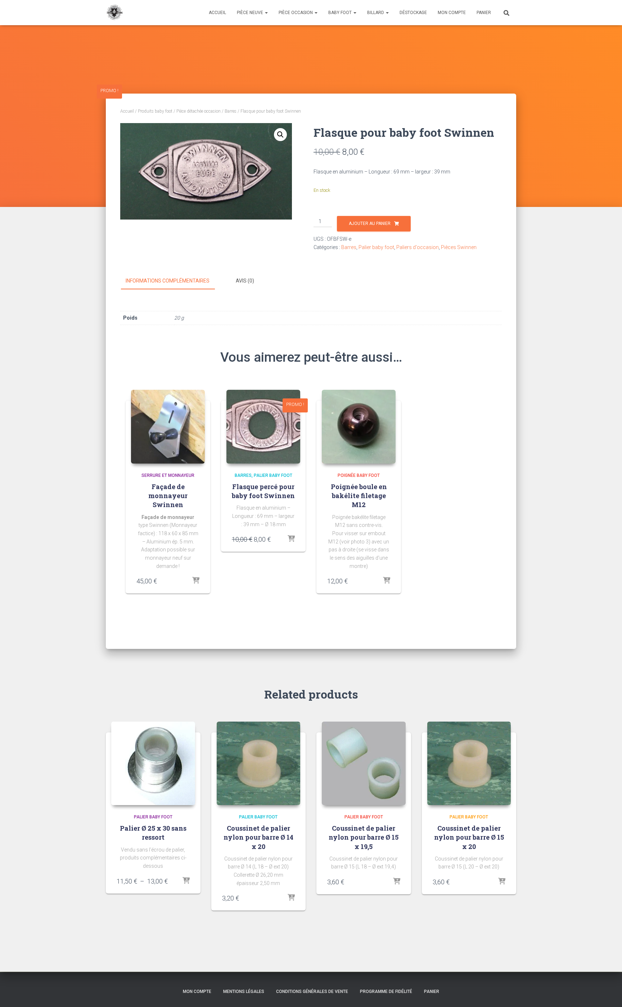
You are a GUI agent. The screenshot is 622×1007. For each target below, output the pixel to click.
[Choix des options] (386, 580)
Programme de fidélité (386, 991)
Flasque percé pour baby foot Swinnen (263, 491)
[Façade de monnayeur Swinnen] (168, 427)
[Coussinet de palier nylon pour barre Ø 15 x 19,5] (364, 763)
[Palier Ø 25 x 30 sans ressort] (153, 763)
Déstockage (413, 12)
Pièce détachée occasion (198, 111)
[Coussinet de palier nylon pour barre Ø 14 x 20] (259, 763)
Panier (484, 12)
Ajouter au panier (370, 223)
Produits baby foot (155, 111)
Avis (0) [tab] (245, 281)
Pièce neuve (250, 12)
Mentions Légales (243, 991)
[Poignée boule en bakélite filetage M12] (359, 427)
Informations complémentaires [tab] (167, 281)
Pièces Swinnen (459, 247)
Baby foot (340, 12)
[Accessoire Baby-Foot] (114, 13)
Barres (230, 111)
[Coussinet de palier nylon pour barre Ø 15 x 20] (469, 763)
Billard (376, 12)
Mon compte (452, 12)
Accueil (217, 12)
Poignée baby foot (359, 475)
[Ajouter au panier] (195, 580)
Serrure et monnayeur (167, 475)
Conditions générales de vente (312, 991)
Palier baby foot (376, 247)
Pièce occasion (296, 12)
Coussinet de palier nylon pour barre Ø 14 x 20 (258, 837)
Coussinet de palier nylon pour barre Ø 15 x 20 (469, 837)
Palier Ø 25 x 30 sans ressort (153, 832)
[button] (280, 134)
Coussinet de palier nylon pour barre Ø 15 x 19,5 (363, 837)
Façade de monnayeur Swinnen (168, 495)
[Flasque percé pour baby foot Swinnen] (263, 427)
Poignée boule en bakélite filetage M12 (359, 495)
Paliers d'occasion (417, 247)
